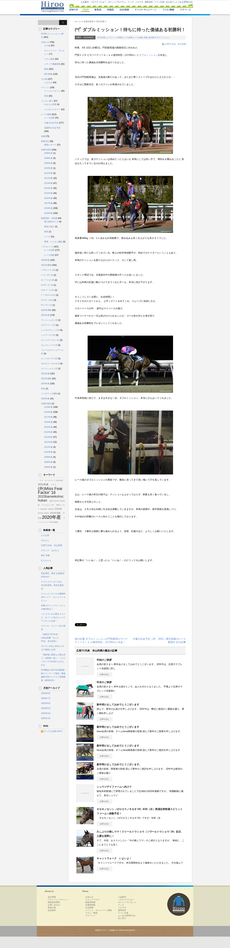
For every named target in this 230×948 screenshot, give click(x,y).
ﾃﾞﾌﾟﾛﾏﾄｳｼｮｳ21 (48, 295)
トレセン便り (47, 101)
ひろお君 (45, 535)
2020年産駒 (46, 310)
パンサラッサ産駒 (49, 393)
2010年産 (48, 168)
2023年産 (45, 373)
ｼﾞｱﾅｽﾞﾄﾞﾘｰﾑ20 (48, 270)
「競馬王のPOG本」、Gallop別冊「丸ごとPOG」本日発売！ (51, 637)
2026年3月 (46, 718)
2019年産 (48, 213)
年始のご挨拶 (105, 659)
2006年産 (48, 153)
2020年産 (45, 260)
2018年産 (48, 208)
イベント (45, 87)
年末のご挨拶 (104, 682)
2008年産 (48, 158)
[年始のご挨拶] (85, 673)
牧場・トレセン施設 (53, 241)
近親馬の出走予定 (52, 128)
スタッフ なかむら (50, 550)
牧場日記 (45, 141)
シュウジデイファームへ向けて (114, 786)
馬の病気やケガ (51, 221)
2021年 (40, 513)
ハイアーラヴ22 (48, 335)
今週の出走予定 (51, 123)
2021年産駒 (46, 265)
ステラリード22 (48, 325)
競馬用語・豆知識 (49, 218)
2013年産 (48, 183)
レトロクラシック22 (50, 330)
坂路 (50, 501)
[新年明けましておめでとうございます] (85, 718)
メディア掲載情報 (52, 64)
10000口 (51, 509)
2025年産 (45, 398)
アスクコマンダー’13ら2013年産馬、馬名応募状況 (52, 585)
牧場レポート (50, 145)
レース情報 (117, 37)
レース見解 (49, 255)
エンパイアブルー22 (50, 340)
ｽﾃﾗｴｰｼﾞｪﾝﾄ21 (47, 290)
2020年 (56, 501)
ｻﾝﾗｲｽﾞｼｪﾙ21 (47, 300)
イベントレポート (52, 91)
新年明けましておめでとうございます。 (119, 764)
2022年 (58, 509)
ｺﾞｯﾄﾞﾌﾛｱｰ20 (47, 275)
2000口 (46, 513)
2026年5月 (46, 708)
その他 (47, 45)
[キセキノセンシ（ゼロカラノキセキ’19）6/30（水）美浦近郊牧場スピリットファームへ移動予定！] (85, 823)
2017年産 (48, 203)
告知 (46, 96)
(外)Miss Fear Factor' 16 (50, 490)
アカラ (52, 485)
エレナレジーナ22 (49, 345)
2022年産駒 (46, 378)
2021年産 (43, 484)
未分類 (151, 37)
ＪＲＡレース (47, 246)
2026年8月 (46, 693)
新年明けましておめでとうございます (118, 704)
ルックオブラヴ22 (49, 358)
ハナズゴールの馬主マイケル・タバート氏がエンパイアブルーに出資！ (53, 617)
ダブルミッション (161, 37)
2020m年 (43, 509)
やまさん (45, 540)
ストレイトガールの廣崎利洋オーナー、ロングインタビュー (53, 597)
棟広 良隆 (45, 555)
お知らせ (45, 42)
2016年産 (48, 198)
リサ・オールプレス (46, 480)
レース (109, 37)
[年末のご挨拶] (85, 696)
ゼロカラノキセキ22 (50, 363)
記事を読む (104, 674)
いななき (48, 82)
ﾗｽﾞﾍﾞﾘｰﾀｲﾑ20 (47, 280)
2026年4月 (46, 713)
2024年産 (45, 383)
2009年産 (48, 163)
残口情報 (48, 74)
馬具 (46, 231)
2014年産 (48, 188)
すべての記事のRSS (53, 731)
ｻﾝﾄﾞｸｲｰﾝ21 (46, 305)
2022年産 (45, 315)
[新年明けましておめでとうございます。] (85, 778)
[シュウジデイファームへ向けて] (85, 800)
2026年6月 (46, 703)
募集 (46, 69)
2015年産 (48, 193)
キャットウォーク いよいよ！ (114, 858)
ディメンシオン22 (49, 320)
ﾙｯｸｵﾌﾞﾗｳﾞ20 (47, 285)
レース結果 (127, 37)
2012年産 (48, 178)
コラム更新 (49, 59)
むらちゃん (46, 560)
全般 (145, 37)
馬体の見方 (49, 226)
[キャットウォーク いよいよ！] (85, 872)
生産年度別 (46, 150)
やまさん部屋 (50, 104)
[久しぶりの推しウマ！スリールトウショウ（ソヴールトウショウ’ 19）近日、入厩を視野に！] (85, 845)
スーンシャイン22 (49, 368)
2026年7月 (46, 698)
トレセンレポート (52, 109)
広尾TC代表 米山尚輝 (175, 44)
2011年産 (101, 37)
